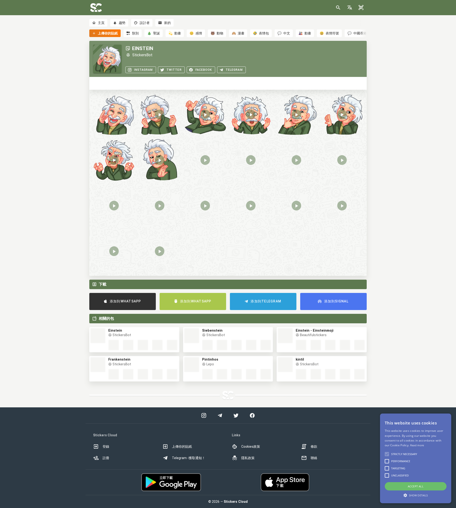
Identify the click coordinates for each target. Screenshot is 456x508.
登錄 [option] (106, 446)
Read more (417, 445)
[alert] (415, 458)
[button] (349, 7)
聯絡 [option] (314, 458)
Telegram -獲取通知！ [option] (188, 458)
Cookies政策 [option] (250, 446)
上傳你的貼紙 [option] (182, 446)
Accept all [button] (415, 486)
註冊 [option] (106, 458)
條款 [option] (314, 446)
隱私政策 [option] (248, 458)
